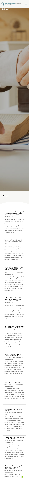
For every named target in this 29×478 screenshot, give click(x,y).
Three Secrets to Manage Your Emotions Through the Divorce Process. (14, 467)
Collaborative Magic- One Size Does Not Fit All (14, 438)
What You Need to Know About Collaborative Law (13, 355)
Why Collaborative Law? (12, 382)
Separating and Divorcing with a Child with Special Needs (14, 212)
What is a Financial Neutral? (14, 240)
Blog (14, 215)
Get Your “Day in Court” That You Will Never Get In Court (14, 298)
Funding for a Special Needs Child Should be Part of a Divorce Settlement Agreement (14, 269)
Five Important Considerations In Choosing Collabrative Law (14, 326)
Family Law (10, 216)
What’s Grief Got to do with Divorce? (13, 410)
